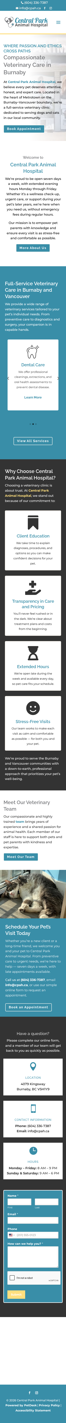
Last (37, 1207)
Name (13, 1195)
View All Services (33, 441)
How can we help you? (25, 1243)
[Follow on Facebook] (29, 1393)
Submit (16, 1294)
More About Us (33, 248)
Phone (12, 1229)
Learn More (33, 397)
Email (13, 1214)
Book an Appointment (28, 1007)
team (20, 822)
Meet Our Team (21, 857)
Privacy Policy (49, 1405)
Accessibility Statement (33, 1410)
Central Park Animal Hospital (31, 82)
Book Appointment (24, 129)
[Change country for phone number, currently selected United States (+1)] (11, 1235)
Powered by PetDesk (21, 1405)
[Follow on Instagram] (36, 1393)
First (10, 1207)
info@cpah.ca (16, 985)
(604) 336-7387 (33, 980)
